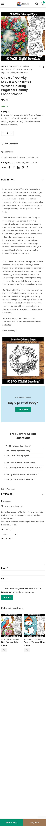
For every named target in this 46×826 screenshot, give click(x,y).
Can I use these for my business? (21, 462)
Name (4, 568)
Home (3, 66)
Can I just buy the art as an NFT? (20, 479)
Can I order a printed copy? (18, 450)
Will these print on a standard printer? (24, 467)
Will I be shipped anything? (18, 446)
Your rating (7, 529)
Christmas (17, 162)
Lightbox (40, 54)
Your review (7, 538)
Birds (3, 639)
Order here (23, 409)
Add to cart (11, 822)
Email (4, 578)
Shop (10, 66)
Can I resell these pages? (17, 455)
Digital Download (29, 162)
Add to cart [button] (4, 650)
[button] (23, 446)
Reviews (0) (7, 494)
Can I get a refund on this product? (22, 474)
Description (7, 179)
